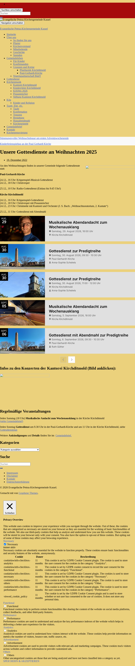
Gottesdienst (13, 79)
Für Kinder (19, 61)
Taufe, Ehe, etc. (15, 105)
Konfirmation (20, 111)
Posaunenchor (20, 93)
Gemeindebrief (14, 126)
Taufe (16, 108)
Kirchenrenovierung (17, 132)
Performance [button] (9, 615)
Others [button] (6, 651)
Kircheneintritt (20, 123)
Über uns (11, 37)
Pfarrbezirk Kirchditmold (33, 70)
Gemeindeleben (15, 58)
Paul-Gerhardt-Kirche (31, 73)
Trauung (17, 114)
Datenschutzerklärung (18, 481)
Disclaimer (12, 475)
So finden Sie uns (22, 40)
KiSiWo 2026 (20, 90)
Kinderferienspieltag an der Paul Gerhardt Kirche (25, 143)
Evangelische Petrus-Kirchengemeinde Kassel (24, 28)
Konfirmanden (20, 64)
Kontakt (11, 129)
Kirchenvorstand (21, 46)
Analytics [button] (8, 627)
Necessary (12, 544)
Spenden (17, 55)
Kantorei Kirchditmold (25, 85)
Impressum (12, 472)
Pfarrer (16, 43)
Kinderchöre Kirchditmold (27, 88)
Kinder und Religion (24, 102)
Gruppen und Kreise (23, 67)
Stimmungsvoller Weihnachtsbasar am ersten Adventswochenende (34, 138)
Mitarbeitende (20, 49)
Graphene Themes (28, 493)
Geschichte (19, 52)
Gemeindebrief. (63, 435)
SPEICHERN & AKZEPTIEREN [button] (21, 661)
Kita (9, 99)
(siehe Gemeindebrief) (11, 421)
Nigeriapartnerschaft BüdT (27, 76)
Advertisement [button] (10, 639)
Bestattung (18, 117)
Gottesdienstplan (8, 429)
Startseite (11, 34)
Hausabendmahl (21, 120)
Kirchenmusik (14, 82)
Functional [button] (8, 602)
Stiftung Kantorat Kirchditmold (29, 96)
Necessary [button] (8, 541)
